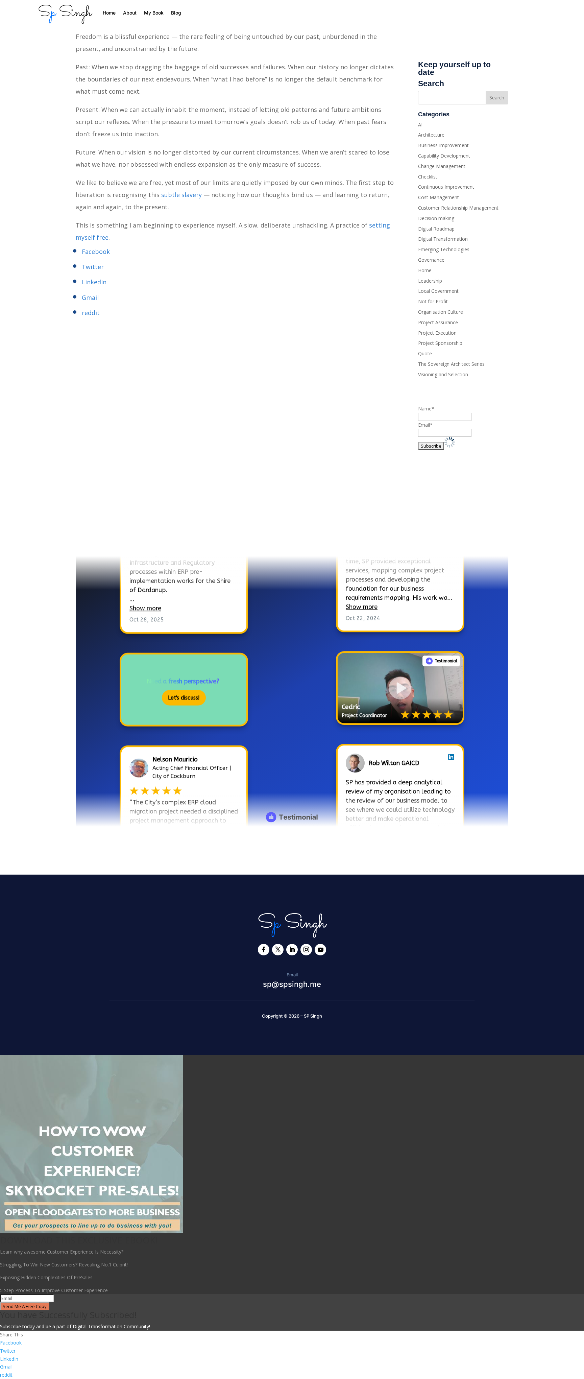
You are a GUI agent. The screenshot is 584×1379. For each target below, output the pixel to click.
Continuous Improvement (446, 187)
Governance (431, 260)
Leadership (430, 281)
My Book (154, 13)
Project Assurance (438, 322)
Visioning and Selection (443, 374)
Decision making (436, 218)
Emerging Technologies (443, 249)
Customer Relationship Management (458, 208)
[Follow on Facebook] (263, 949)
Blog (176, 13)
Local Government (438, 291)
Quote (425, 353)
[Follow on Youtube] (320, 949)
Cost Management (438, 197)
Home (109, 13)
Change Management (441, 166)
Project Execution (437, 333)
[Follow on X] (278, 949)
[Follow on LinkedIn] (292, 949)
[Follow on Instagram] (306, 949)
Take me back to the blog (292, 848)
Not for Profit (433, 301)
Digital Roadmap (436, 228)
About (130, 13)
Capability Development (444, 155)
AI (420, 124)
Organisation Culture (440, 312)
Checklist (427, 176)
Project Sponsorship (440, 343)
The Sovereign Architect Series (451, 364)
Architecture (431, 135)
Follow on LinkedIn (113, 535)
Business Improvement (443, 145)
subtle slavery (181, 195)
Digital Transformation (443, 239)
